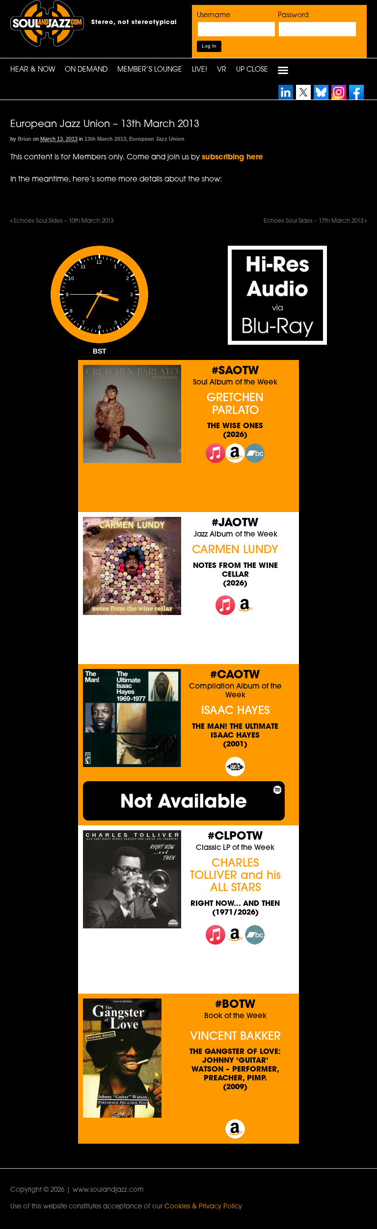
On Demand (86, 70)
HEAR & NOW (32, 70)
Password (293, 15)
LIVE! (199, 70)
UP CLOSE (252, 70)
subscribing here (232, 157)
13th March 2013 (105, 139)
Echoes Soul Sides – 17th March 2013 (314, 221)
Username (213, 15)
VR (221, 70)
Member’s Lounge (149, 70)
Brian (24, 139)
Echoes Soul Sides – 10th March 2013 (62, 221)
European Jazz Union (157, 139)
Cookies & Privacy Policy (203, 1206)
